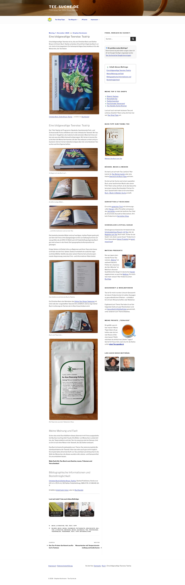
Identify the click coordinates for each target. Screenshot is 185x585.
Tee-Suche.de (64, 7)
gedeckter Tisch (117, 206)
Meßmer (126, 274)
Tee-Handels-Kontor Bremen (117, 106)
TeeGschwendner (113, 101)
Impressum (94, 19)
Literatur (60, 525)
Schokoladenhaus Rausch (113, 232)
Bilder (54, 528)
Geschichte (90, 528)
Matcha (113, 260)
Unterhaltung (85, 531)
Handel (132, 272)
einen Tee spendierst (116, 344)
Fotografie (80, 528)
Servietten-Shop (123, 216)
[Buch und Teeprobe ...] (73, 321)
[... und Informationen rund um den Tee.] (73, 217)
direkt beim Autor (62, 490)
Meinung (67, 530)
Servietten (111, 211)
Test (71, 525)
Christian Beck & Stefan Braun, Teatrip (62, 481)
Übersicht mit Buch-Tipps (118, 176)
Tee (66, 525)
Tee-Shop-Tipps (60, 19)
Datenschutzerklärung (65, 566)
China (64, 528)
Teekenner (66, 531)
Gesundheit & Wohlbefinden (117, 309)
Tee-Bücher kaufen (118, 174)
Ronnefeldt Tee (112, 99)
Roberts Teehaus (112, 96)
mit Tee (125, 232)
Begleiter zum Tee (111, 234)
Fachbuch (71, 528)
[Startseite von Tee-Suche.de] (49, 19)
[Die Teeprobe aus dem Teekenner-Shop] (73, 379)
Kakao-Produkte (122, 239)
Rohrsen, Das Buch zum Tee (113, 158)
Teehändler (56, 531)
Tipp (75, 525)
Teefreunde (93, 530)
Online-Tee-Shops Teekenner (84, 301)
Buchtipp (108, 279)
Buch (54, 525)
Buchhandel (85, 117)
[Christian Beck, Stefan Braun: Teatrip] (74, 277)
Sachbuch (81, 530)
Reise (74, 530)
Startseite (97, 566)
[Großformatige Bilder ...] (73, 188)
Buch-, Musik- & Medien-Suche (115, 193)
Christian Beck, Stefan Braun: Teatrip (60, 117)
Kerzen (111, 209)
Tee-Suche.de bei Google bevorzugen (118, 55)
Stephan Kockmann (80, 33)
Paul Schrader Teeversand (116, 103)
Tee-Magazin (72, 19)
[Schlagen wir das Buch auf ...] (73, 159)
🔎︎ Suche (84, 19)
